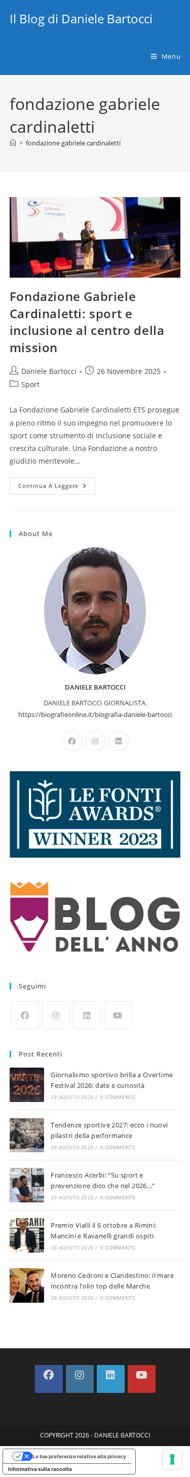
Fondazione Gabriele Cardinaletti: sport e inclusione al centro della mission (87, 322)
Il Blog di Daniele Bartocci (81, 18)
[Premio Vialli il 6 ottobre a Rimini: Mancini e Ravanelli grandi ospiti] (27, 1235)
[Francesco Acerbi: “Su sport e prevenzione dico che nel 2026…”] (27, 1185)
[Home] (13, 142)
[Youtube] (118, 1015)
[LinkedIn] (118, 741)
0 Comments (117, 1097)
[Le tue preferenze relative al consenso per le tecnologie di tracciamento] (172, 1459)
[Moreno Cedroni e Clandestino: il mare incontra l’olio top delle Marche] (27, 1285)
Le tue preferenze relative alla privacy (79, 1456)
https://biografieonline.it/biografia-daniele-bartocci (95, 714)
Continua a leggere (56, 488)
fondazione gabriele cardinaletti (73, 142)
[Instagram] (95, 741)
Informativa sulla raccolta (40, 1469)
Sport (30, 384)
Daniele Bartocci (49, 371)
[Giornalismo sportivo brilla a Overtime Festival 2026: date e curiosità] (27, 1085)
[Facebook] (72, 741)
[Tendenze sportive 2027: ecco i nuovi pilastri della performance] (27, 1135)
